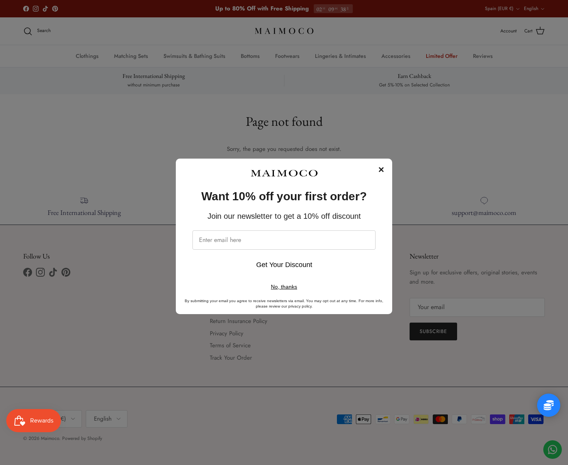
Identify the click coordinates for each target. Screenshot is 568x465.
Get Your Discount (284, 265)
